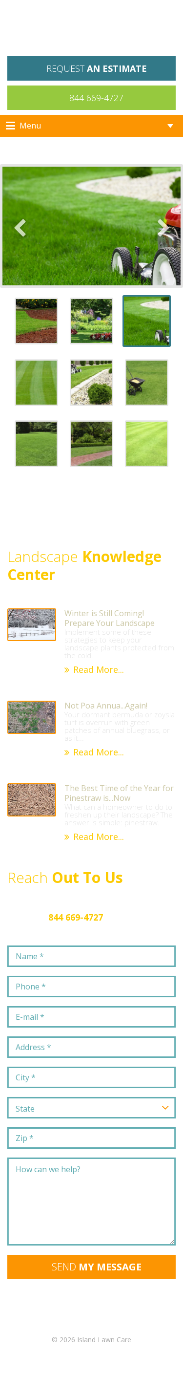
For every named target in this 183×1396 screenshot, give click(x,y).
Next (163, 226)
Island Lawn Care (91, 30)
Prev (19, 226)
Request (96, 68)
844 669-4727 (96, 98)
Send (97, 1266)
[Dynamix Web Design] (91, 1371)
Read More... (98, 669)
